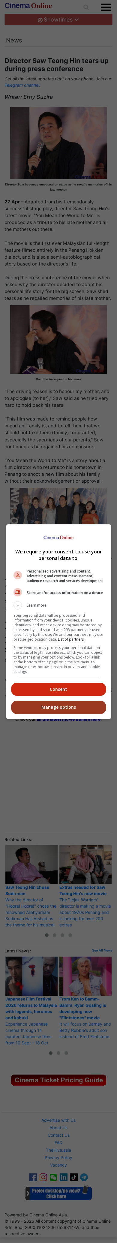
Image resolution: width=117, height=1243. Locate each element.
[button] (59, 605)
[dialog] (58, 621)
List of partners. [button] (71, 639)
